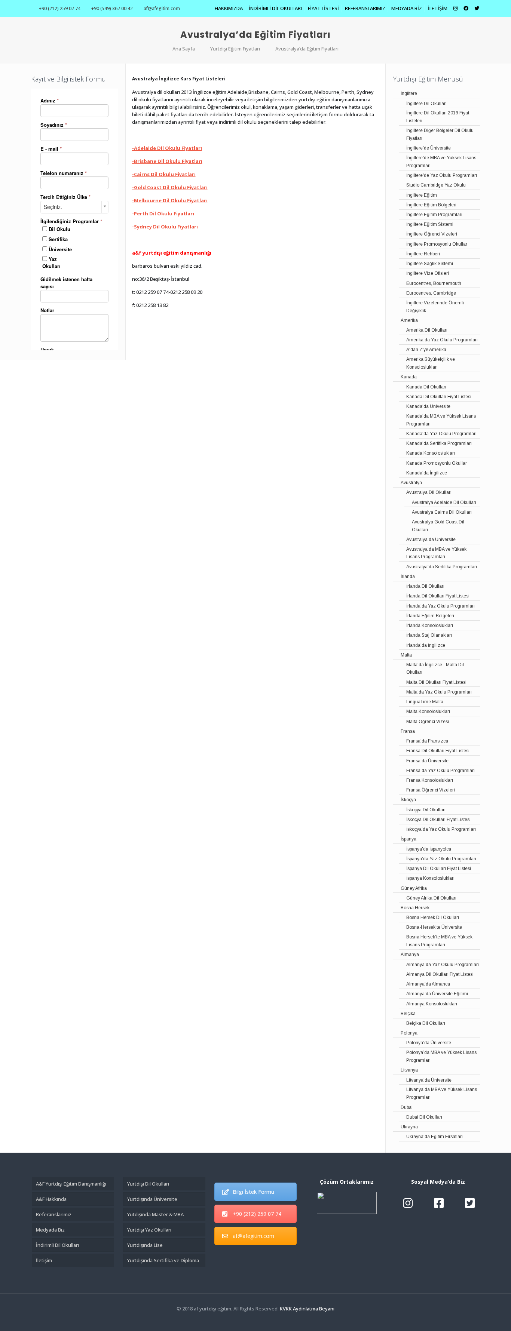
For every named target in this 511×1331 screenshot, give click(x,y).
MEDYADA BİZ (406, 8)
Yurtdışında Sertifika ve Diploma (163, 1260)
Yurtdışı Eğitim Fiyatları (235, 48)
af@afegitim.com (162, 8)
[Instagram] (265, 1319)
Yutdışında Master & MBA (155, 1214)
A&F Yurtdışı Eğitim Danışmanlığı (71, 1183)
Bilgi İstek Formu (253, 1191)
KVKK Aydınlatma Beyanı (307, 1308)
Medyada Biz (50, 1229)
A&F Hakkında (51, 1199)
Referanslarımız (53, 1214)
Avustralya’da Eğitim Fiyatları (307, 48)
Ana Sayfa (183, 48)
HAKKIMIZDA (229, 8)
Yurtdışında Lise (145, 1245)
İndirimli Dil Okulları (57, 1245)
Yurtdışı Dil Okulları (148, 1183)
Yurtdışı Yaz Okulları (149, 1229)
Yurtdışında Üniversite (152, 1199)
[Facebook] (245, 1319)
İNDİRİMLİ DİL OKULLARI (275, 8)
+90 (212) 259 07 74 (59, 8)
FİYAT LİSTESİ (323, 8)
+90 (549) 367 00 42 (112, 8)
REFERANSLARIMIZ (365, 8)
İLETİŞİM (437, 8)
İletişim (44, 1260)
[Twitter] (255, 1319)
